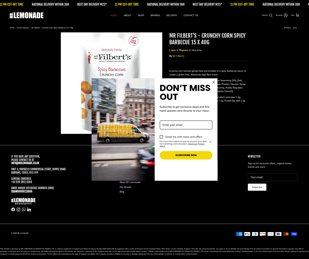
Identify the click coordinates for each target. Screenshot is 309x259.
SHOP (141, 15)
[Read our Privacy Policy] (210, 142)
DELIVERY (171, 15)
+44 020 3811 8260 (21, 182)
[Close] (214, 82)
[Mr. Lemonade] (26, 15)
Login (172, 50)
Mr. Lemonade (22, 233)
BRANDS (155, 15)
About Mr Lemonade (130, 182)
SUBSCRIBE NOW (186, 155)
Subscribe (257, 187)
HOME (114, 15)
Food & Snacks (23, 28)
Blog (122, 191)
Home (12, 28)
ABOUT (127, 15)
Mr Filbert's (178, 56)
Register (183, 50)
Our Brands (125, 187)
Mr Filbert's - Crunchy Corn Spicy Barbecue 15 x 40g (52, 28)
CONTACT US (191, 15)
